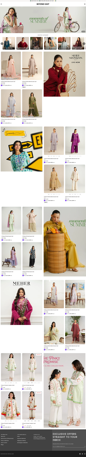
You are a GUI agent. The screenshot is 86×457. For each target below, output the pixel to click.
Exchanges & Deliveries (22, 442)
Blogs (2, 444)
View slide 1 (82, 31)
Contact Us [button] (37, 434)
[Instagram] (84, 453)
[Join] (83, 446)
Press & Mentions (5, 440)
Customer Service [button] (21, 434)
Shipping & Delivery (21, 440)
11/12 (32, 382)
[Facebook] (80, 453)
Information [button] (4, 434)
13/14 (39, 420)
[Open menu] (2, 4)
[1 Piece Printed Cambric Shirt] (11, 367)
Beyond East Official (6, 453)
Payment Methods (21, 438)
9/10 (25, 420)
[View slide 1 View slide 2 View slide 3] (43, 19)
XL (80, 194)
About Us (3, 436)
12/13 (35, 420)
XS (48, 156)
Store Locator (4, 442)
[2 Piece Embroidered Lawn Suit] (54, 141)
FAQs (18, 436)
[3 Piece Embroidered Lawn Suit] (11, 66)
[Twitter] (82, 453)
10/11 (28, 382)
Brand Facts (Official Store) (7, 438)
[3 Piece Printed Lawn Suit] (11, 221)
